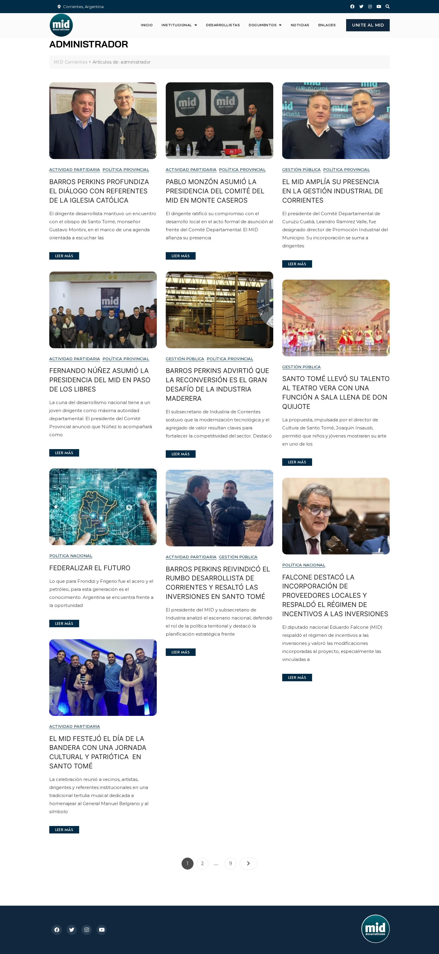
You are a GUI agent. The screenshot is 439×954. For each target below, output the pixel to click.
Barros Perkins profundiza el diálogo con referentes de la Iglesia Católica (99, 191)
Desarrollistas (223, 25)
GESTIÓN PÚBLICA (301, 169)
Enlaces (327, 25)
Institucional (177, 25)
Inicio (147, 25)
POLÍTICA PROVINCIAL (125, 169)
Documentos (263, 25)
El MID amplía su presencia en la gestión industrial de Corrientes (332, 191)
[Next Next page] (248, 864)
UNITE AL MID (368, 25)
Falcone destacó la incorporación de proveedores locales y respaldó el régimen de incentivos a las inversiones (335, 595)
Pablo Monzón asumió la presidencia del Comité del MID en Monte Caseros (215, 191)
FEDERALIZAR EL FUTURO (90, 568)
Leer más (64, 255)
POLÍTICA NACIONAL (70, 555)
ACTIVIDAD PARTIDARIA (74, 169)
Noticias (300, 25)
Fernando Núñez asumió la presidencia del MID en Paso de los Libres (100, 380)
